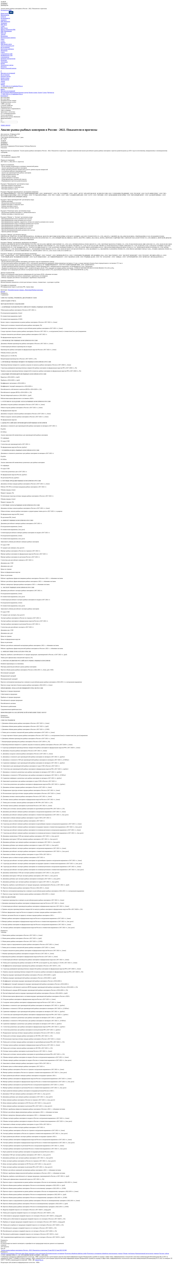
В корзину (4, 3)
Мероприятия (5, 79)
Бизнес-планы (5, 78)
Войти (3, 84)
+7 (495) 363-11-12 (6, 86)
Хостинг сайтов (164, 1253)
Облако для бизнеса (129, 1253)
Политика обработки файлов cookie (76, 1253)
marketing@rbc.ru (17, 86)
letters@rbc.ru (39, 1260)
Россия (3, 291)
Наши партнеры (30, 1253)
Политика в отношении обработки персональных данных (105, 1253)
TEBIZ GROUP (5, 125)
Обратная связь (19, 1253)
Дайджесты (50, 92)
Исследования (5, 75)
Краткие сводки (6, 76)
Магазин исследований (8, 73)
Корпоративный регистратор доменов (147, 1253)
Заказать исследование (8, 1253)
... (1, 70)
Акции (3, 81)
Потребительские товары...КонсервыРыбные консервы (25, 290)
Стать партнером (40, 1253)
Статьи (3, 83)
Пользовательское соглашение (55, 1253)
